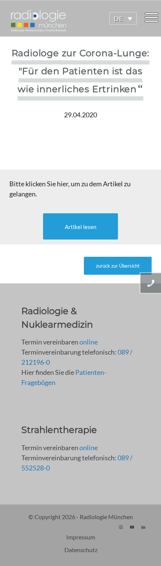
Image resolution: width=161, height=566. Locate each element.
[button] (123, 18)
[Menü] (151, 18)
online (88, 342)
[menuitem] (151, 18)
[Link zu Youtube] (132, 527)
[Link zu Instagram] (121, 527)
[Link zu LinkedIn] (143, 527)
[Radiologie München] (65, 18)
